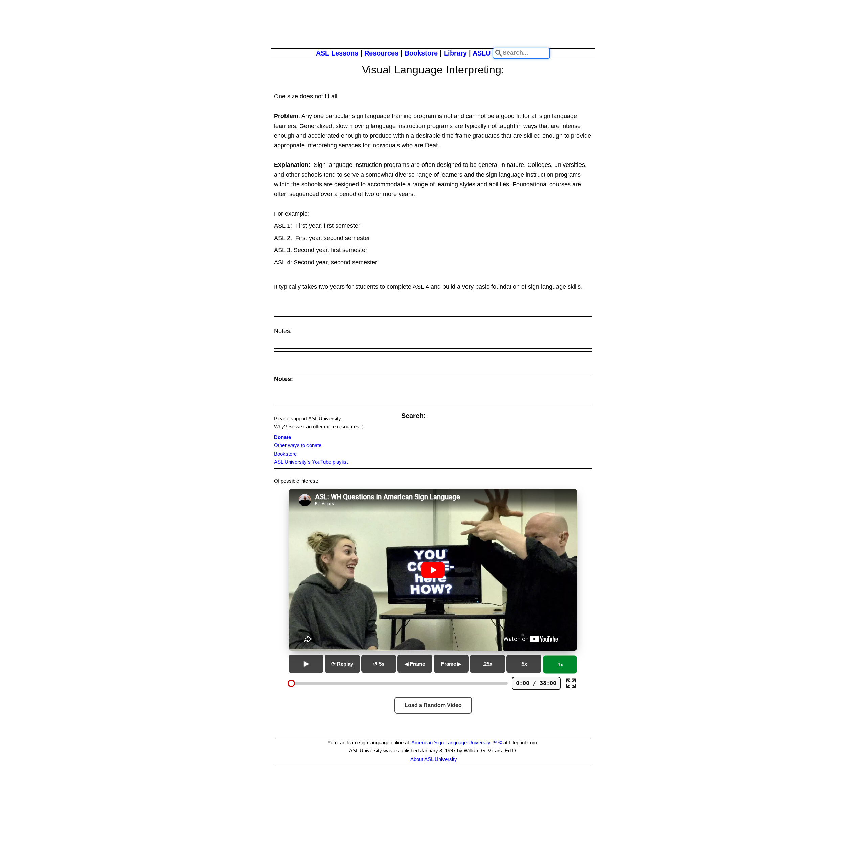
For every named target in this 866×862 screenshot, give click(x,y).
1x (560, 664)
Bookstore (421, 53)
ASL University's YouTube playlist (311, 462)
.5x (523, 664)
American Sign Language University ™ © (456, 742)
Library (455, 53)
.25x (487, 664)
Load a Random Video (433, 705)
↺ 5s (378, 664)
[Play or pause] (306, 664)
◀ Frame (415, 664)
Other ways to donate (297, 445)
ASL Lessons (337, 53)
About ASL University (433, 759)
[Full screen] (571, 683)
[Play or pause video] (433, 570)
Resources (381, 53)
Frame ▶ (451, 664)
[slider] (291, 683)
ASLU (482, 53)
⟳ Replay (342, 664)
